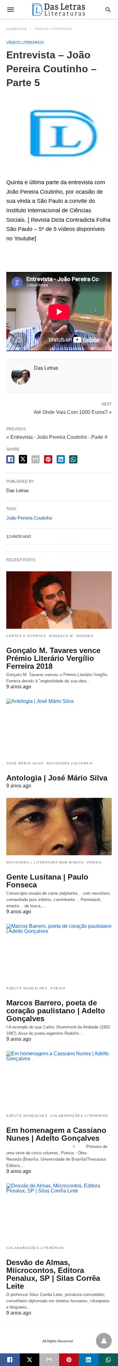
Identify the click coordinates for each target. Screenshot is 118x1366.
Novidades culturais (70, 763)
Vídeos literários (53, 29)
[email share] (35, 459)
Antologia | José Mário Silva (56, 778)
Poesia (94, 862)
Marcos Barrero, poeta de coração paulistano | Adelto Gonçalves (55, 1010)
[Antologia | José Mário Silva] (59, 727)
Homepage (16, 29)
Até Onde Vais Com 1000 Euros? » (73, 412)
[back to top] (104, 1341)
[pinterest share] (48, 459)
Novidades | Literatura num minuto (45, 862)
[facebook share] (10, 459)
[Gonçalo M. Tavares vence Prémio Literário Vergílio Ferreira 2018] (59, 600)
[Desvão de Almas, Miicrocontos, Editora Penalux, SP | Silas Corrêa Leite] (59, 1212)
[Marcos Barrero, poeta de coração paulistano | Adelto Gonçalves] (59, 952)
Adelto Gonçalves (26, 988)
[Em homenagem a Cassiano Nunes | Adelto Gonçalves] (59, 1080)
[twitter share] (23, 459)
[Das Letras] (58, 9)
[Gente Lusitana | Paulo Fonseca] (59, 826)
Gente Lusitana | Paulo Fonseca (47, 881)
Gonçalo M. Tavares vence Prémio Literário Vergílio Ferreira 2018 (53, 658)
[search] (108, 9)
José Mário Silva (24, 763)
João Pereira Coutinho (29, 518)
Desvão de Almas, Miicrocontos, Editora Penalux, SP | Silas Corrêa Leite (53, 1274)
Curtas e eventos (26, 636)
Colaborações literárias (79, 1115)
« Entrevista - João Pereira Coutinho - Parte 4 (56, 437)
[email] (49, 1359)
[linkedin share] (61, 459)
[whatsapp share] (73, 459)
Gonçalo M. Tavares (71, 636)
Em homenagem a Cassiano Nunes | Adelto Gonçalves (56, 1134)
